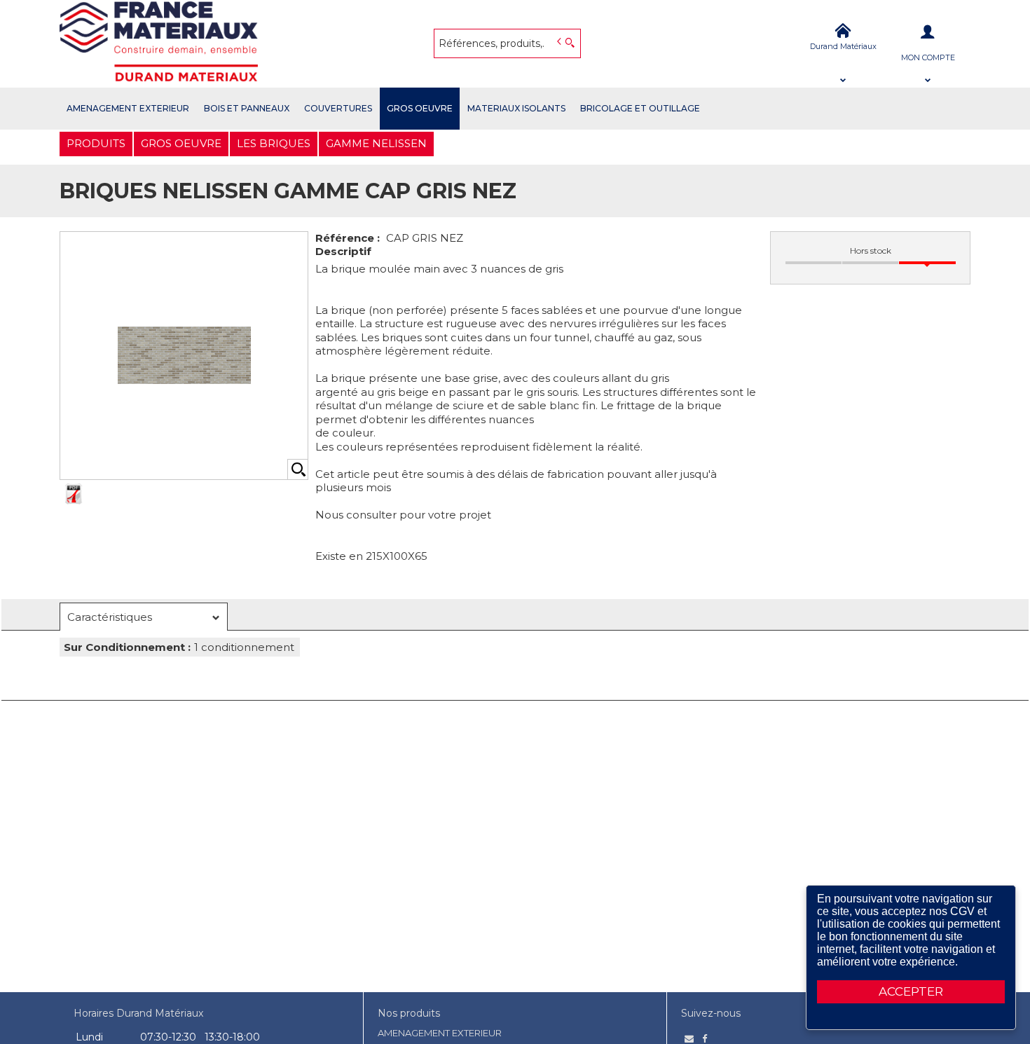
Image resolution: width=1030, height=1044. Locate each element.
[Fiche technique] (74, 494)
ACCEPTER (911, 991)
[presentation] (143, 617)
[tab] (144, 617)
